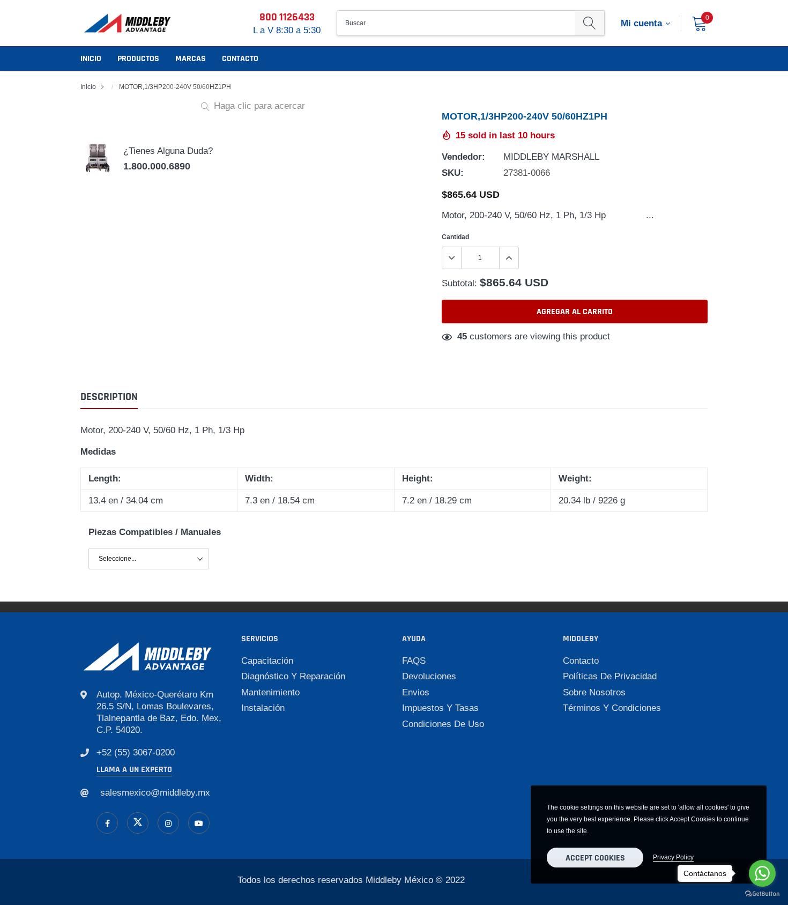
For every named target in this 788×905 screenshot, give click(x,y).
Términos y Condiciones (612, 708)
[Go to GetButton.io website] (762, 894)
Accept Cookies (595, 858)
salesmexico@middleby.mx (155, 793)
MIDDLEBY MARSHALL (551, 157)
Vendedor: (463, 157)
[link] (107, 823)
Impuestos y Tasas (440, 708)
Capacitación (267, 661)
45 (462, 336)
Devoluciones (429, 676)
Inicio (90, 58)
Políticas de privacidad (610, 676)
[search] (589, 23)
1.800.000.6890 (156, 166)
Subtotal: (459, 283)
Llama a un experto (134, 769)
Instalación (263, 708)
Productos (138, 58)
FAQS (414, 661)
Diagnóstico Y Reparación (293, 676)
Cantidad (455, 237)
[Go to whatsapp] (762, 873)
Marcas (190, 58)
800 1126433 (287, 17)
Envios (415, 692)
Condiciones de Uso (443, 724)
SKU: (453, 173)
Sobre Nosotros (594, 692)
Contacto (240, 58)
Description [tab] (109, 397)
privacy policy (673, 857)
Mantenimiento (270, 692)
